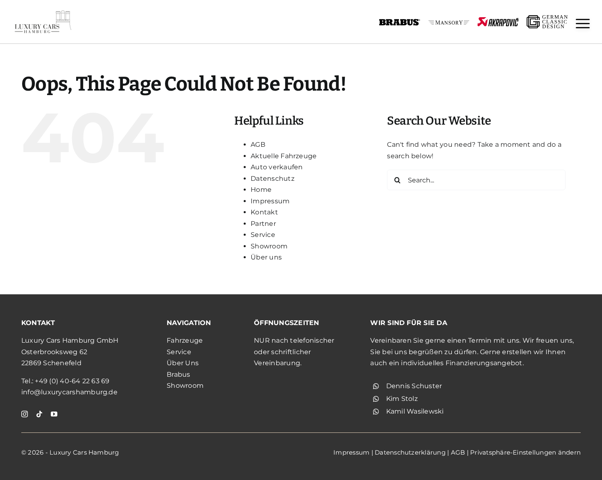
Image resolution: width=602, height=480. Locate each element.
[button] (583, 23)
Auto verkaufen (277, 167)
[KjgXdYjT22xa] (43, 11)
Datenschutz (272, 178)
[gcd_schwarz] (547, 18)
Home (261, 189)
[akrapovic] (498, 20)
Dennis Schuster (414, 386)
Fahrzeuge (185, 340)
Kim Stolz (402, 399)
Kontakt (264, 212)
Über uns (266, 257)
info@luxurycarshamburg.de (69, 392)
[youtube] (54, 414)
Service (263, 235)
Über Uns (183, 363)
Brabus (178, 374)
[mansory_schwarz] (448, 23)
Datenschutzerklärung (410, 452)
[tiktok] (39, 414)
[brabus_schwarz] (399, 21)
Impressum (270, 201)
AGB (258, 144)
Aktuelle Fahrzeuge (284, 156)
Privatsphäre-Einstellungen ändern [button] (525, 452)
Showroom (269, 246)
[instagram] (24, 414)
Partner (263, 223)
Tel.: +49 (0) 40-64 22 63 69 (65, 381)
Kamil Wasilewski (415, 411)
